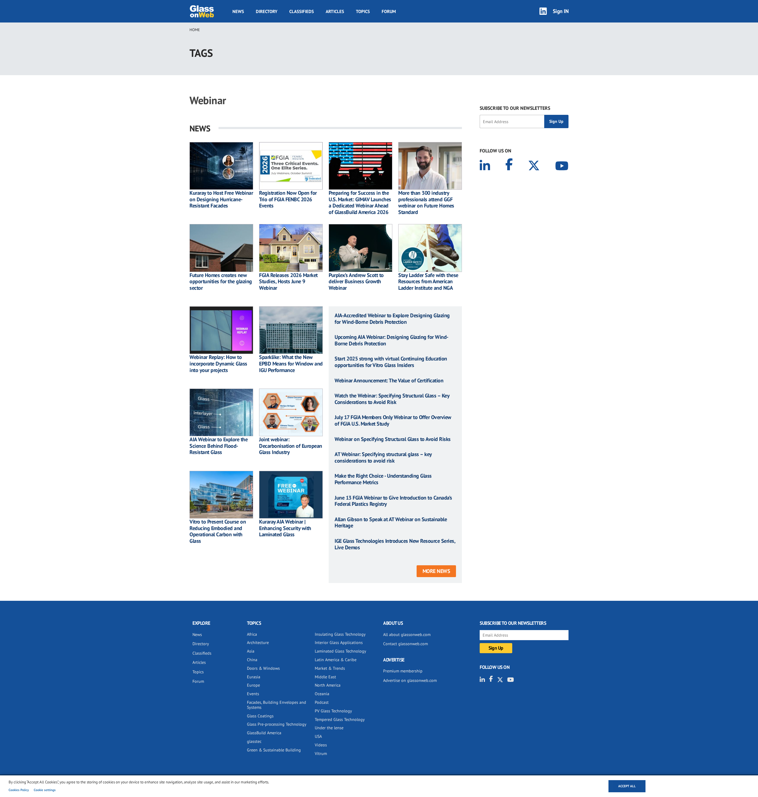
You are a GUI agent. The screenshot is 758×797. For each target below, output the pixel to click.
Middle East (325, 677)
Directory (266, 11)
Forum (389, 11)
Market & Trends (330, 668)
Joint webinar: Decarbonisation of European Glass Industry (290, 445)
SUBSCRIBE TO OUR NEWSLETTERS (515, 108)
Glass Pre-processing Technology (276, 724)
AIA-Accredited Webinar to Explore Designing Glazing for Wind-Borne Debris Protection (392, 318)
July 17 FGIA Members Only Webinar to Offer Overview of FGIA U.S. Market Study (393, 420)
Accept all (627, 786)
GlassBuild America (264, 732)
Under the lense (329, 727)
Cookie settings (45, 790)
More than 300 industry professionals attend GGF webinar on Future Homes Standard (426, 202)
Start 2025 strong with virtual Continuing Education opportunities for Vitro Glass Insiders (391, 361)
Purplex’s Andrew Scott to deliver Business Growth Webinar (356, 281)
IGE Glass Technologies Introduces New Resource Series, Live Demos (395, 544)
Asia (250, 651)
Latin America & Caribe (335, 659)
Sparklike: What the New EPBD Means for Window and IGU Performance (291, 363)
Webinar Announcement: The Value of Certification (389, 380)
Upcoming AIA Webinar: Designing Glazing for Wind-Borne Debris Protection (391, 340)
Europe (253, 685)
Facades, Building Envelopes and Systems (276, 705)
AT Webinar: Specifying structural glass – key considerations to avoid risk (383, 457)
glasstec (254, 741)
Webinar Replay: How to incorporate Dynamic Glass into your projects (218, 363)
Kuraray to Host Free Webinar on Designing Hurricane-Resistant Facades (221, 199)
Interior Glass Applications (339, 642)
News (238, 11)
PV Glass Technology (333, 711)
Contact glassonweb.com (405, 643)
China (252, 659)
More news (436, 571)
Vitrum (321, 753)
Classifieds (301, 11)
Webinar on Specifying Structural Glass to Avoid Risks (393, 439)
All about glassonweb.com (407, 634)
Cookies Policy (19, 790)
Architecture (258, 642)
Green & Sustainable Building (274, 750)
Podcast (322, 702)
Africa (252, 634)
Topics (363, 11)
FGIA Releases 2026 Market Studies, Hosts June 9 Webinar (288, 281)
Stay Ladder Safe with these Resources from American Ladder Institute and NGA (428, 281)
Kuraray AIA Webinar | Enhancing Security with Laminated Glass (285, 528)
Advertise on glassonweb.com (410, 680)
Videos (321, 745)
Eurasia (253, 677)
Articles (335, 11)
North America (328, 685)
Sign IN (561, 11)
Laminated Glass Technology (340, 651)
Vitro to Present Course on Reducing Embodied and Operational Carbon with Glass (218, 531)
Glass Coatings (260, 716)
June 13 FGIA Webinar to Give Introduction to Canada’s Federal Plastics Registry (393, 501)
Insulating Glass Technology (340, 634)
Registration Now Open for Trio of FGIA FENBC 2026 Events (288, 199)
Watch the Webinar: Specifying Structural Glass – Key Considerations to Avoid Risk (392, 398)
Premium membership (403, 671)
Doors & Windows (263, 668)
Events (253, 693)
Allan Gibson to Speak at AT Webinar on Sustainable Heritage (391, 522)
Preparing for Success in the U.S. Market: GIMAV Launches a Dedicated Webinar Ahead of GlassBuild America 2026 (360, 202)
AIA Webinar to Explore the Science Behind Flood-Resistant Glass (219, 445)
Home (195, 29)
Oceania (322, 693)
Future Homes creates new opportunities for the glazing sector (221, 281)
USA (318, 736)
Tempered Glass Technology (340, 719)
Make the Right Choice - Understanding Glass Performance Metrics (383, 479)
